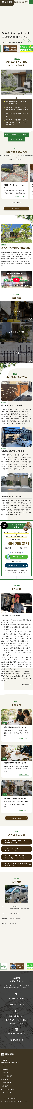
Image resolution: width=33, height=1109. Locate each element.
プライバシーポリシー (9, 1098)
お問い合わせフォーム (16, 1004)
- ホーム (4, 1066)
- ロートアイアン (6, 1093)
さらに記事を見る (16, 818)
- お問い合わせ (6, 1083)
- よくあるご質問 (6, 1076)
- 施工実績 (4, 1069)
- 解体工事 (4, 1086)
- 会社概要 (4, 1079)
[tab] (12, 202)
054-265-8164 (16, 1020)
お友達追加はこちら (17, 1040)
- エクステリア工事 (7, 1089)
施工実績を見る (16, 208)
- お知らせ (4, 1072)
